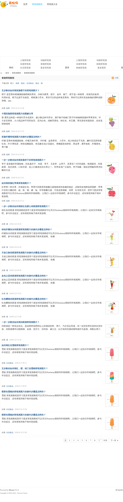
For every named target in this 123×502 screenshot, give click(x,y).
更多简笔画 (45, 68)
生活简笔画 (25, 68)
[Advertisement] (61, 32)
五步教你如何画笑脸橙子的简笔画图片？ (20, 90)
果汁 (12, 83)
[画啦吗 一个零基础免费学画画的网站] (9, 8)
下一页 (113, 440)
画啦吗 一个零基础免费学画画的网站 (1, 73)
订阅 (116, 78)
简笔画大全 (52, 4)
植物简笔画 (101, 64)
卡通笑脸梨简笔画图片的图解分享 (17, 114)
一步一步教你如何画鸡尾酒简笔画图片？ (20, 322)
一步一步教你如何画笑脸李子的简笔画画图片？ (24, 160)
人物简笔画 (25, 60)
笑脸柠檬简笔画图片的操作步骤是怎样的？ (22, 137)
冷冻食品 (30, 83)
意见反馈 (119, 490)
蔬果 (17, 83)
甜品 (23, 83)
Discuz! (12, 490)
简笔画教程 (37, 4)
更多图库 (102, 68)
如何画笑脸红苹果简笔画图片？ (16, 183)
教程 (7, 62)
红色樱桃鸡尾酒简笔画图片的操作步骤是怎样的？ (25, 299)
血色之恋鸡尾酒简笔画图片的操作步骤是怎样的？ (25, 276)
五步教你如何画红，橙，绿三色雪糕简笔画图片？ (25, 368)
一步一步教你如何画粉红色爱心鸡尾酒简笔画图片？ (26, 206)
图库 (63, 62)
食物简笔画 (45, 64)
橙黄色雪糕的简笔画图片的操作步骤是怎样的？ (24, 392)
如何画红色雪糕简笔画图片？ (15, 345)
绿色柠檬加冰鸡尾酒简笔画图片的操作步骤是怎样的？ (27, 229)
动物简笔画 (45, 60)
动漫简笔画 (25, 64)
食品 (37, 83)
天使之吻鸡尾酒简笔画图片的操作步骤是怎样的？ (25, 253)
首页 (25, 4)
